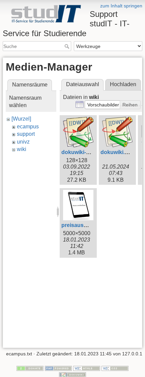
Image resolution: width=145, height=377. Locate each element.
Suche (67, 46)
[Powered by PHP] (58, 368)
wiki (21, 149)
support (26, 134)
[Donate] (30, 368)
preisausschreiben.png (91, 225)
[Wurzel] (21, 119)
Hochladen (123, 84)
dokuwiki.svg (117, 152)
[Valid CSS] (115, 368)
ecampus (28, 126)
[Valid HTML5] (86, 368)
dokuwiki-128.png (84, 152)
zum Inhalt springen (121, 5)
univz (23, 142)
